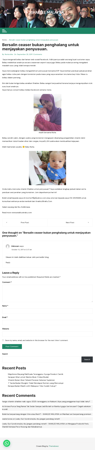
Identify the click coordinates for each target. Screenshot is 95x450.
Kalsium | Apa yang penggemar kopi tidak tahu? (70, 401)
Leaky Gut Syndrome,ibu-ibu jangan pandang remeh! (37, 419)
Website (5, 329)
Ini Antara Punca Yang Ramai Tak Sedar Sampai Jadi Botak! (26, 406)
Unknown (15, 246)
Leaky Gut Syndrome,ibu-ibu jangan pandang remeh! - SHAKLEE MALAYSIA (33, 424)
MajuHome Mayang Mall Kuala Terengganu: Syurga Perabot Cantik (35, 374)
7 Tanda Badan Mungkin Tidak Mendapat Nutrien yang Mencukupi (35, 383)
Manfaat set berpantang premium (76, 414)
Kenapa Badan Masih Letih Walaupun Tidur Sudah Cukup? (32, 386)
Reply (8, 262)
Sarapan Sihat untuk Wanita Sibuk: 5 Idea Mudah (28, 377)
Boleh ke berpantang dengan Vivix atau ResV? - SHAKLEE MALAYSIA (30, 414)
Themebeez (54, 446)
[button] (6, 443)
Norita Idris (9, 54)
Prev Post (25, 222)
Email (5, 317)
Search (5, 354)
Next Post (70, 222)
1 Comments (37, 54)
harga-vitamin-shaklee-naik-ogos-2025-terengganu (24, 401)
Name (5, 306)
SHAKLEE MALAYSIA (47, 12)
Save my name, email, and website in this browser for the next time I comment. (36, 340)
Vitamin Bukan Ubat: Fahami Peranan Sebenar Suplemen (31, 380)
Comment (7, 282)
